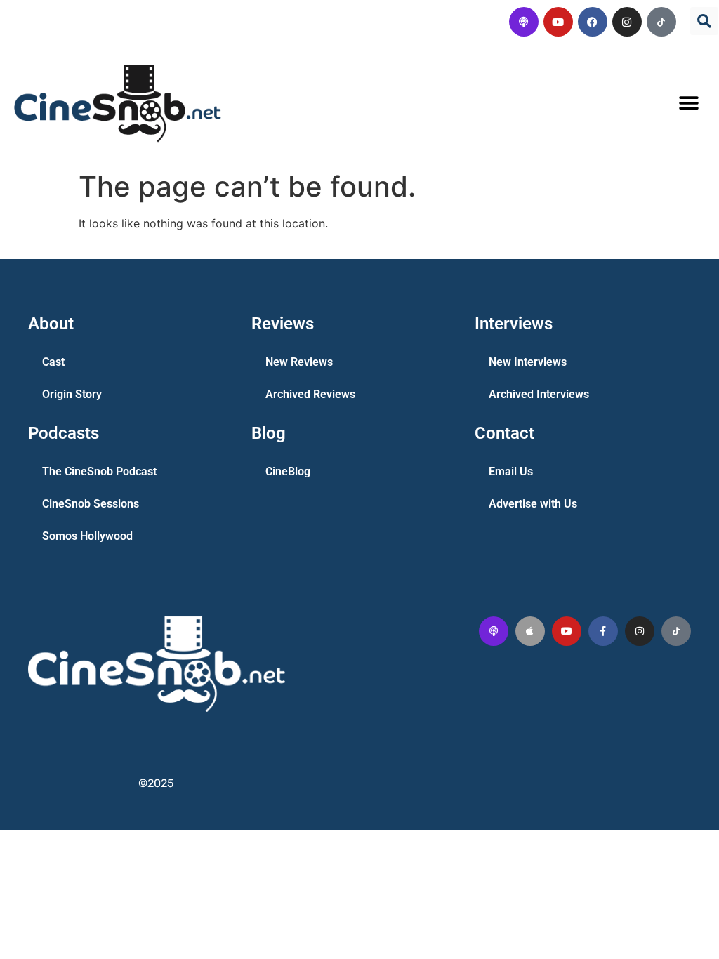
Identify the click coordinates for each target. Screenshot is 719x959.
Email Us (511, 471)
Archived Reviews (310, 394)
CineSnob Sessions (90, 503)
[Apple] (530, 631)
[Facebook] (592, 22)
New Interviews (528, 362)
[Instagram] (627, 22)
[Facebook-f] (603, 631)
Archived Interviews (539, 394)
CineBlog (287, 471)
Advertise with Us (533, 503)
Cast (53, 362)
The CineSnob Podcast (99, 471)
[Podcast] (524, 22)
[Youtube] (558, 22)
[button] (704, 21)
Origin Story (72, 394)
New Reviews (299, 362)
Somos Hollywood (87, 536)
